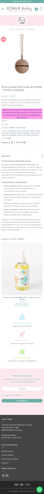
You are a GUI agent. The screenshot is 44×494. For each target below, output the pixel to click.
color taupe (5, 133)
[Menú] (3, 9)
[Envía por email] (19, 142)
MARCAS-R (20, 29)
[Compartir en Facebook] (14, 142)
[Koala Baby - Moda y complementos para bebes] (19, 9)
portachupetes (11, 135)
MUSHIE (8, 138)
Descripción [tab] (6, 156)
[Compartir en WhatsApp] (12, 142)
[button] (39, 489)
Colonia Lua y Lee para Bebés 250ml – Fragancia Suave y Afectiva (22, 298)
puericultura (35, 135)
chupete (37, 131)
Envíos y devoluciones (10, 459)
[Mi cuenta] (36, 9)
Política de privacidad (19, 488)
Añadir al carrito (22, 304)
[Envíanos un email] (7, 475)
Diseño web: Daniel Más (28, 491)
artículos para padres (27, 131)
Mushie (19, 133)
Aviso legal (6, 488)
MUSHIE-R (31, 29)
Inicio (11, 29)
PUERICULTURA (20, 127)
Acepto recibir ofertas (12, 395)
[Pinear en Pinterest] (22, 142)
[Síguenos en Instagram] (3, 475)
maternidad (13, 133)
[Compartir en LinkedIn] (24, 142)
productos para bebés (24, 135)
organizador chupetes (29, 133)
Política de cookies (35, 488)
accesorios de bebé (14, 131)
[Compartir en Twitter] (17, 142)
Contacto (5, 463)
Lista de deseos (8, 455)
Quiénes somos (7, 451)
